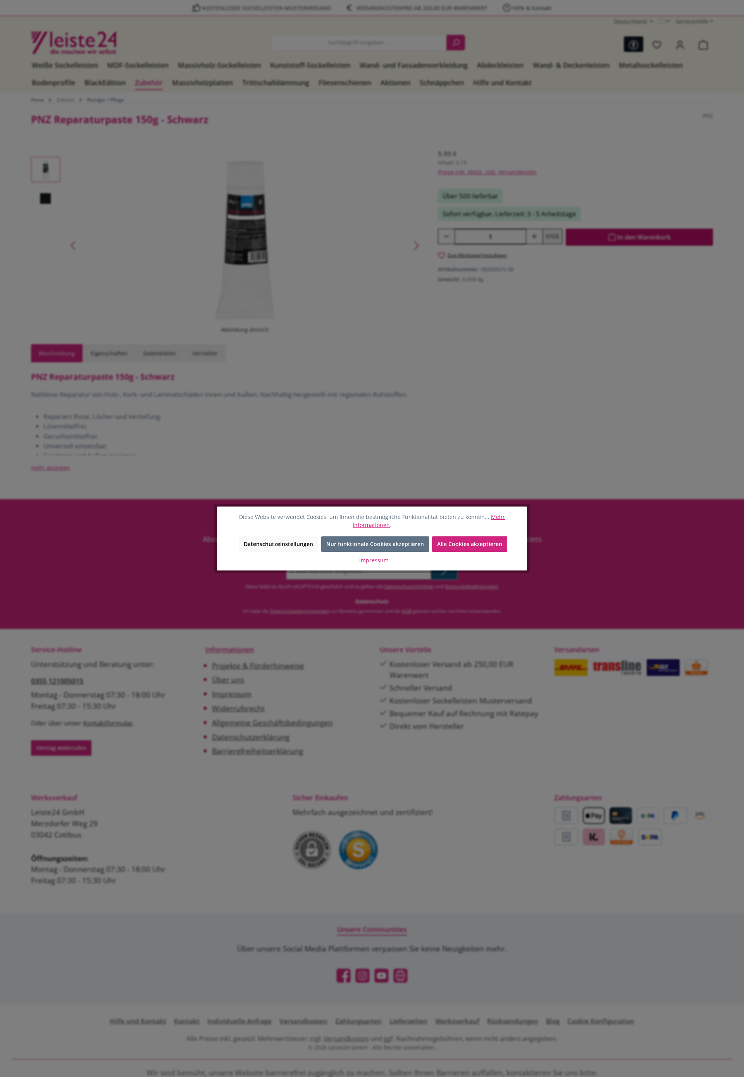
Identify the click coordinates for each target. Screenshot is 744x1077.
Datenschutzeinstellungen (278, 544)
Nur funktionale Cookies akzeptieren (375, 544)
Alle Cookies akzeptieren (469, 544)
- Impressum (372, 560)
